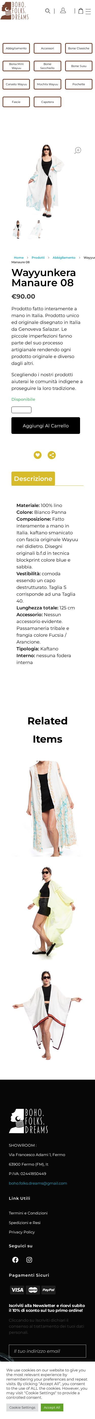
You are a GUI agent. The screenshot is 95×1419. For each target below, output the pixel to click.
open (78, 150)
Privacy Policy (22, 1232)
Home (19, 257)
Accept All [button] (52, 1407)
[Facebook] (15, 1260)
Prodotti (38, 257)
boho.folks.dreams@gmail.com (38, 1183)
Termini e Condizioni (28, 1213)
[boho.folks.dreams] (14, 10)
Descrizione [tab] (33, 478)
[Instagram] (29, 1260)
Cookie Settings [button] (22, 1407)
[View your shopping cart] (81, 11)
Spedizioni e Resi (25, 1222)
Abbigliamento (64, 257)
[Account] (65, 10)
